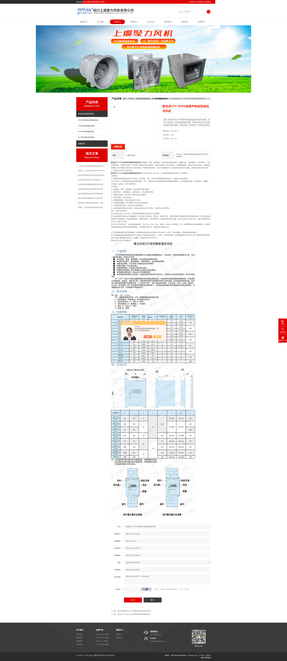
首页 (124, 98)
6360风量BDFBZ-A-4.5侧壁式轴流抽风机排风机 (134, 611)
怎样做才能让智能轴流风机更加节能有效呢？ (92, 184)
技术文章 (151, 22)
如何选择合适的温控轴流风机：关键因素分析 (92, 203)
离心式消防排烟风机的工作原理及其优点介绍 (92, 198)
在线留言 (200, 2)
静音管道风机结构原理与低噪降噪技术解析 (92, 193)
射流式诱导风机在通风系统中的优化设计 (92, 189)
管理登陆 (207, 658)
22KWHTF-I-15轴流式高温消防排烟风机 (103, 638)
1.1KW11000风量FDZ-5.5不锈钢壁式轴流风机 (103, 644)
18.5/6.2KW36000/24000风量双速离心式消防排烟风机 (103, 634)
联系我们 (207, 2)
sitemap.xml (192, 655)
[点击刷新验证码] (146, 589)
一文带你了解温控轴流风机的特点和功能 (92, 166)
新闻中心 (134, 22)
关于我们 (100, 22)
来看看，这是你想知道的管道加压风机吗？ (92, 207)
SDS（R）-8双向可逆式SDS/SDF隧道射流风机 (103, 641)
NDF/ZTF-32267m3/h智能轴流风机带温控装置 (133, 614)
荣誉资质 (167, 22)
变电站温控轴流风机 (143, 98)
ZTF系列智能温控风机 (86, 137)
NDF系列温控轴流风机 (86, 126)
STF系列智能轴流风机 (86, 131)
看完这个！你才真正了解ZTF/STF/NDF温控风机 (92, 170)
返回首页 (192, 2)
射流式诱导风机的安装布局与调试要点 (91, 175)
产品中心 (117, 22)
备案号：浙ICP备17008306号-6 (176, 655)
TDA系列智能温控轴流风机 (88, 120)
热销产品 (99, 630)
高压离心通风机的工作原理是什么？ (90, 180)
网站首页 (83, 22)
